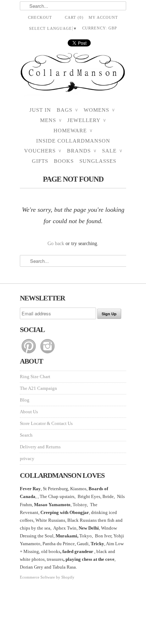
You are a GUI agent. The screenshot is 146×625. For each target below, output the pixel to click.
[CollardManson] (73, 74)
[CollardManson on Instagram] (47, 353)
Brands (81, 151)
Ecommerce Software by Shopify (47, 577)
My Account (103, 17)
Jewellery (86, 120)
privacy (27, 458)
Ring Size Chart (35, 376)
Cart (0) (74, 17)
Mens (51, 120)
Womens (99, 110)
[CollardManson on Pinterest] (29, 353)
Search (26, 435)
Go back (55, 243)
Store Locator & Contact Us (46, 423)
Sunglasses (97, 161)
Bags (67, 110)
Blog (24, 400)
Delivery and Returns (40, 446)
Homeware (73, 130)
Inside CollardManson (73, 141)
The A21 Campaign (38, 388)
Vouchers (42, 151)
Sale (112, 151)
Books (64, 161)
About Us (29, 411)
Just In (40, 110)
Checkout (40, 17)
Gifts (40, 161)
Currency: (99, 28)
